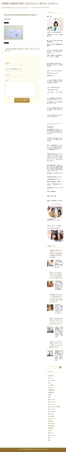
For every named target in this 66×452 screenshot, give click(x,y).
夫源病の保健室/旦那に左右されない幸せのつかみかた (29, 3)
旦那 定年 (50, 413)
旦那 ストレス (51, 404)
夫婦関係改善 (51, 392)
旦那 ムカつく (51, 409)
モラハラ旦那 (51, 380)
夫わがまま (50, 387)
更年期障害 (50, 428)
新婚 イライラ (51, 399)
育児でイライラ (51, 435)
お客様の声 (50, 375)
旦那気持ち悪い (51, 425)
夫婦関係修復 (51, 389)
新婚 (49, 397)
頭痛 (49, 440)
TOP (15, 7)
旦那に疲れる (51, 423)
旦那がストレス (51, 418)
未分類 (49, 430)
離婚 (49, 437)
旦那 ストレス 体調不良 (54, 406)
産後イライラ (51, 432)
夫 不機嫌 (50, 385)
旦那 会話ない (51, 411)
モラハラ (50, 378)
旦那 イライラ (51, 401)
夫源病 (49, 394)
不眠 (49, 382)
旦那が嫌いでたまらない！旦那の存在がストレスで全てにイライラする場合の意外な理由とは (56, 298)
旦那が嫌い (50, 421)
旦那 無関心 (51, 416)
